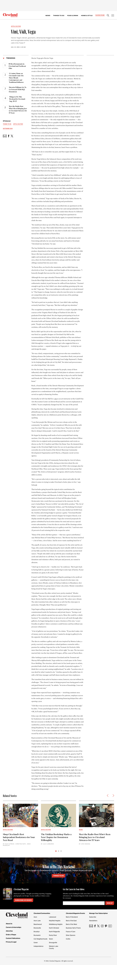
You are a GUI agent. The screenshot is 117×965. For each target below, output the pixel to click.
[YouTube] (110, 926)
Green (36, 943)
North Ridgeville (54, 932)
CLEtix (68, 939)
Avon (35, 917)
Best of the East (71, 921)
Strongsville (53, 943)
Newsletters (93, 921)
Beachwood (38, 924)
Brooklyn (37, 932)
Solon (51, 939)
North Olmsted (54, 928)
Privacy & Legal (11, 942)
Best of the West (71, 924)
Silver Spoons (70, 935)
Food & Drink (72, 15)
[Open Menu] (112, 15)
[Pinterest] (106, 926)
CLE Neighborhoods (40, 939)
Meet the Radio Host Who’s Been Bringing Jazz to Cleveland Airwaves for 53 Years (18, 110)
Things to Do (58, 15)
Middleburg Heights (55, 924)
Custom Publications (13, 938)
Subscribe (100, 15)
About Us (9, 924)
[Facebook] (95, 926)
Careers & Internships (13, 927)
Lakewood (52, 917)
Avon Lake (37, 921)
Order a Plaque (11, 935)
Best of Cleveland (72, 917)
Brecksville (37, 928)
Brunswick (37, 935)
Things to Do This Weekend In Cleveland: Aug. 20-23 (17, 99)
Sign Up (110, 903)
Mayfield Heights (54, 921)
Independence (38, 946)
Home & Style (87, 15)
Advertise (9, 931)
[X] (98, 926)
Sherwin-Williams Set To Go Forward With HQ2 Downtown (17, 90)
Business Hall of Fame (73, 928)
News (47, 15)
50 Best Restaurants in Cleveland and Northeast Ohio (17, 66)
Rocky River (53, 935)
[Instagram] (102, 926)
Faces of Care (70, 932)
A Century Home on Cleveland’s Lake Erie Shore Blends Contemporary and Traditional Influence (16, 78)
